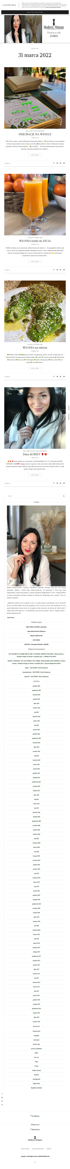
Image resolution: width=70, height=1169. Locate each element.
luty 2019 (36, 886)
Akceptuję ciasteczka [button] (35, 12)
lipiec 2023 (36, 703)
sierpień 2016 (36, 1013)
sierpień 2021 (36, 791)
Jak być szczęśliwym (36, 1049)
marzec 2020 (36, 847)
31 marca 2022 (35, 137)
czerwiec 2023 (36, 708)
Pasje (31, 131)
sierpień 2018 (36, 913)
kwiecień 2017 (36, 982)
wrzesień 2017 (36, 961)
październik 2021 (36, 782)
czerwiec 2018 (36, 921)
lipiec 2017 (36, 969)
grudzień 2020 (36, 812)
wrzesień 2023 (36, 695)
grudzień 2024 (36, 686)
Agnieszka (27, 676)
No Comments (7, 163)
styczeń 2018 (36, 943)
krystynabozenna (26, 672)
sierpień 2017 (36, 965)
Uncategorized (36, 1079)
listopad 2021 (36, 777)
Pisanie (28, 451)
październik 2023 (36, 690)
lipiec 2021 (36, 795)
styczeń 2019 (36, 891)
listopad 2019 (36, 856)
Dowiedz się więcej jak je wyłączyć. (53, 7)
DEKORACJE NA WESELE (35, 134)
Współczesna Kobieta (39, 131)
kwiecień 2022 (36, 760)
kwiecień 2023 (36, 716)
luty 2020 (36, 852)
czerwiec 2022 (36, 751)
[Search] (63, 496)
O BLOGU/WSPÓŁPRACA (38, 1149)
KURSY (36, 1053)
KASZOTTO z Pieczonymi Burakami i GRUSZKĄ (36, 644)
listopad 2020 (36, 817)
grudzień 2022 (36, 734)
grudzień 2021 (36, 773)
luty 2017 (36, 991)
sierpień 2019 (36, 865)
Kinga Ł (27, 668)
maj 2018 (36, 926)
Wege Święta (36, 1083)
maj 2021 (36, 799)
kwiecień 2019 (36, 878)
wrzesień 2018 (36, 908)
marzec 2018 (36, 934)
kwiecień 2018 (36, 930)
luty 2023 (36, 725)
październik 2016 (36, 1008)
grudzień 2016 (36, 1000)
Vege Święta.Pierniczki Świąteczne (36, 631)
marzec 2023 (36, 721)
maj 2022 (36, 756)
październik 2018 (36, 904)
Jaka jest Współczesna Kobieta (52, 663)
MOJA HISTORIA (25, 1149)
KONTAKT (49, 1149)
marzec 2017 (36, 987)
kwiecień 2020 (36, 843)
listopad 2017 (36, 952)
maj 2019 (36, 873)
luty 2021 (36, 808)
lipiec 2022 (36, 747)
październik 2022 (36, 738)
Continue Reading (35, 155)
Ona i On (28, 131)
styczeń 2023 (36, 730)
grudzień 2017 (36, 947)
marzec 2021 (36, 804)
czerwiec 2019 (36, 869)
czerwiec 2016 (36, 1022)
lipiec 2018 (36, 917)
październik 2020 (36, 821)
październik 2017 (36, 956)
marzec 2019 (36, 882)
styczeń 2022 (36, 769)
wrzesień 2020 (36, 825)
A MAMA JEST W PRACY (49, 656)
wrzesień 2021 (36, 786)
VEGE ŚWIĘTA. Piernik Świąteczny (39, 668)
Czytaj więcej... (11, 617)
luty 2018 (36, 939)
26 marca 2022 (35, 351)
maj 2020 (36, 838)
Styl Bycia (33, 451)
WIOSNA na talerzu (35, 347)
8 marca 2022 (35, 457)
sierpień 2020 (36, 830)
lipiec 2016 (36, 1017)
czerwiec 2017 (36, 974)
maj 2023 (36, 712)
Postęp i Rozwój (36, 1070)
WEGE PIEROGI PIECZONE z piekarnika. (36, 627)
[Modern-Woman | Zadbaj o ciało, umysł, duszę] (35, 26)
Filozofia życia (36, 1031)
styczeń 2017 (36, 995)
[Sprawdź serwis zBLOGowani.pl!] (35, 1129)
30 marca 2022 (35, 244)
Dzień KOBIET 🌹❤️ (35, 454)
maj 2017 (36, 978)
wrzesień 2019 (36, 860)
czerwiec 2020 (36, 834)
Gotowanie (36, 237)
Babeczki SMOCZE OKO (36, 636)
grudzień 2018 (36, 895)
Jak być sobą (36, 1044)
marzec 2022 (36, 764)
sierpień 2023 (36, 699)
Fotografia (30, 237)
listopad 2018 (36, 899)
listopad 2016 (36, 1004)
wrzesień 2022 (36, 743)
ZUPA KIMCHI (36, 640)
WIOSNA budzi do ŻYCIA (35, 241)
